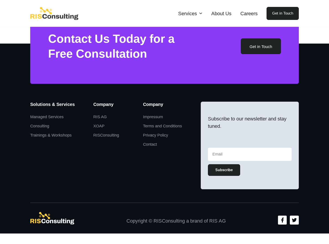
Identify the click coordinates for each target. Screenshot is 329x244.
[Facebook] (282, 220)
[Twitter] (294, 220)
